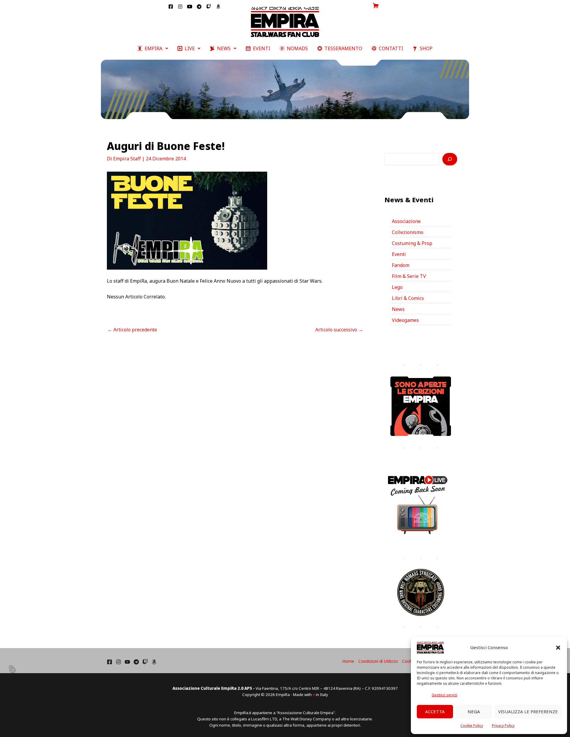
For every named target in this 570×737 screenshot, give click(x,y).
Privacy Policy (503, 725)
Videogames (405, 320)
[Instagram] (118, 662)
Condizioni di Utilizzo (378, 661)
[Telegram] (136, 662)
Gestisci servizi (444, 695)
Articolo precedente (132, 329)
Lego (397, 287)
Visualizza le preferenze (528, 711)
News (398, 309)
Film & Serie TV (409, 276)
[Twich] (145, 662)
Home (348, 661)
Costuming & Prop (412, 243)
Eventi (399, 254)
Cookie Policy (471, 725)
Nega (474, 711)
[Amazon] (154, 662)
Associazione (406, 221)
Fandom (400, 265)
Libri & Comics (408, 298)
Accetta (435, 711)
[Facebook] (109, 662)
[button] (558, 648)
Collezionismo (407, 232)
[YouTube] (127, 662)
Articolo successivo (339, 329)
